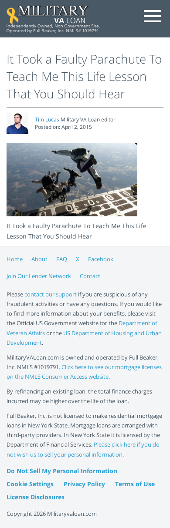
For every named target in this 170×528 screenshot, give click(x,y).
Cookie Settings (30, 484)
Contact (90, 276)
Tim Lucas (47, 119)
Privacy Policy (84, 484)
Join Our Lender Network (39, 276)
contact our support (50, 294)
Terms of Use (135, 484)
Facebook (100, 259)
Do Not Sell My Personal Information (62, 471)
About (39, 259)
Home (15, 259)
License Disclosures (36, 497)
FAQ (61, 259)
